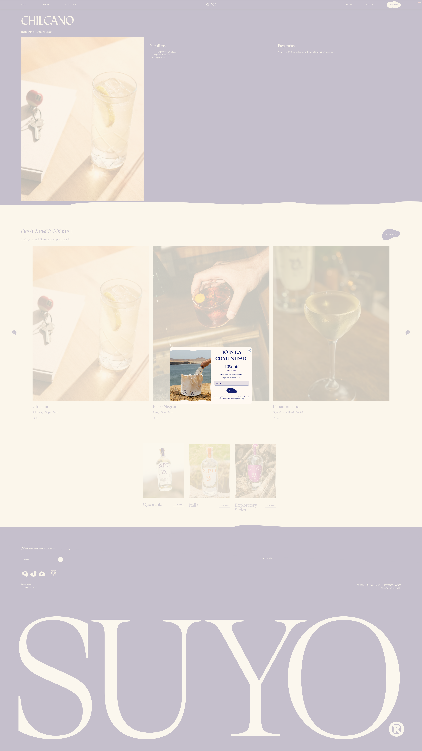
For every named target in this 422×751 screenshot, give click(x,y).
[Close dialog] (249, 350)
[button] (231, 391)
